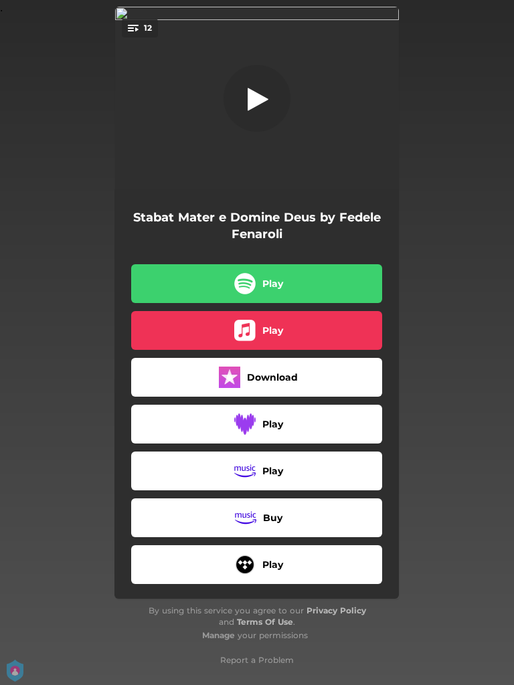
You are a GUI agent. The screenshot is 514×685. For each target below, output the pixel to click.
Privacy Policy (336, 610)
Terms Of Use (265, 622)
